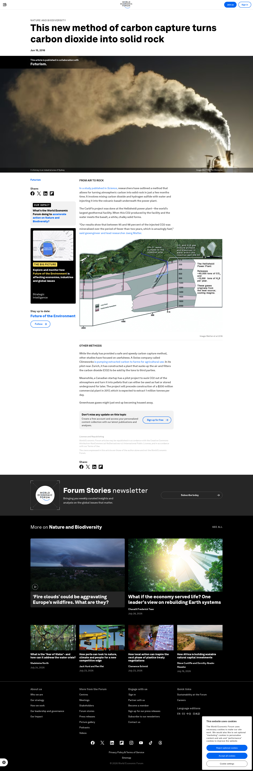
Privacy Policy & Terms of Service (126, 752)
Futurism (38, 64)
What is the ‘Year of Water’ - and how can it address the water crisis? (53, 656)
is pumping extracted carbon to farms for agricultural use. (129, 361)
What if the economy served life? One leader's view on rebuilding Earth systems (174, 599)
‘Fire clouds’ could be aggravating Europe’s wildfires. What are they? (71, 599)
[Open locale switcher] (4, 762)
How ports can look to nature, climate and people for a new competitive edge (98, 657)
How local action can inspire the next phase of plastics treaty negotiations (148, 657)
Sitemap (126, 757)
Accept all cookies (227, 756)
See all (217, 527)
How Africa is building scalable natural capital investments (196, 656)
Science (112, 188)
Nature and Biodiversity (48, 20)
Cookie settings (227, 764)
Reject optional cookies (227, 748)
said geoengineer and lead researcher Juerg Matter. (110, 233)
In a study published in (93, 188)
